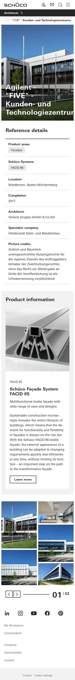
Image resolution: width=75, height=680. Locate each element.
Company (10, 645)
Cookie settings (43, 675)
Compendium (13, 633)
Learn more (23, 479)
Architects (11, 13)
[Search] (60, 4)
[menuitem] (7, 613)
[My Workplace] (43, 4)
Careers (9, 660)
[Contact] (51, 4)
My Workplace (13, 625)
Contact (27, 675)
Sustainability (13, 652)
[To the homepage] (15, 5)
